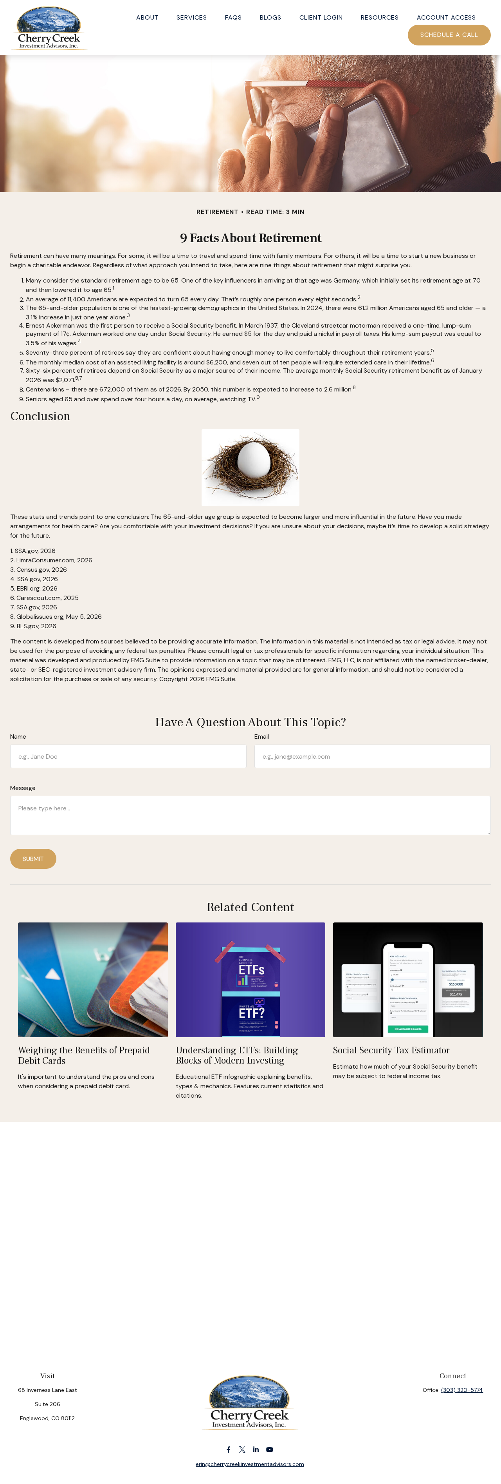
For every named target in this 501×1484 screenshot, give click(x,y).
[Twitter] (242, 1449)
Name (18, 736)
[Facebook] (228, 1449)
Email (261, 736)
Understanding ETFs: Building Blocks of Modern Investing (237, 1055)
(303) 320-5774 (462, 1389)
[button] (147, 16)
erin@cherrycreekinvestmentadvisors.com (250, 1464)
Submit (33, 859)
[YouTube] (270, 1449)
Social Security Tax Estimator (391, 1050)
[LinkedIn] (256, 1449)
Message (23, 788)
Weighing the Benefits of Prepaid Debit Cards (84, 1055)
